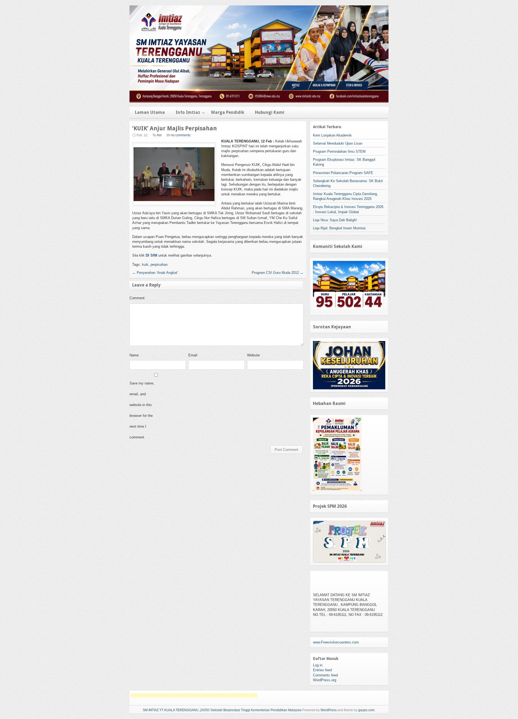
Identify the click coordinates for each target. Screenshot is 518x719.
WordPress (329, 710)
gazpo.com (366, 710)
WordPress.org (324, 680)
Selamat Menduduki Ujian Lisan (337, 143)
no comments (180, 135)
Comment (137, 298)
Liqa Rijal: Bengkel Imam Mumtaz (339, 228)
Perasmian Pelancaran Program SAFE (343, 173)
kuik (145, 265)
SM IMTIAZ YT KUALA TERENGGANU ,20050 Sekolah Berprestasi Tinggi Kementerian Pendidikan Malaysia (222, 710)
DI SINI (151, 255)
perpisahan (159, 265)
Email (192, 355)
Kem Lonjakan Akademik (332, 135)
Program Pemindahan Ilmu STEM (339, 151)
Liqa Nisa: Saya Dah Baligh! (335, 220)
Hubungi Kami (269, 112)
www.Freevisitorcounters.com (336, 642)
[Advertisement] (194, 695)
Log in (317, 665)
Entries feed (322, 670)
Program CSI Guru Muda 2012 (278, 273)
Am (159, 135)
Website (253, 355)
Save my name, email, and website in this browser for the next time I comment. (142, 410)
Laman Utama (150, 112)
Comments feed (325, 675)
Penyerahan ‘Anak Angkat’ (155, 273)
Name (134, 355)
